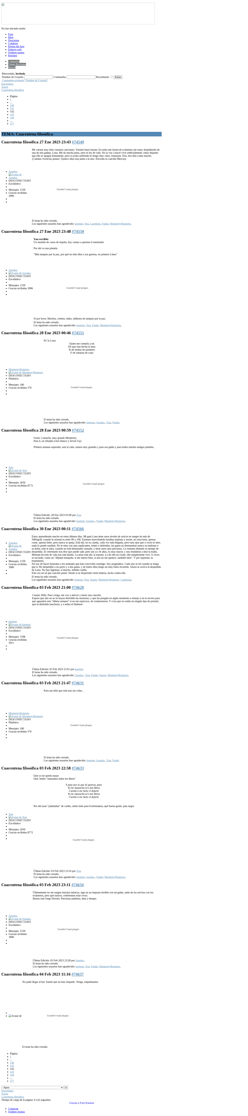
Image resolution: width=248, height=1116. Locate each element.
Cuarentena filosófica (12, 90)
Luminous (125, 579)
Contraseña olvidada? (13, 80)
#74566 (78, 529)
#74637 (78, 974)
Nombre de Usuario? (36, 80)
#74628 (78, 587)
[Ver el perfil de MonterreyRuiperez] (26, 372)
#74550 (78, 231)
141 (12, 108)
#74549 (78, 142)
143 (12, 114)
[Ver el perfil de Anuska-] (20, 177)
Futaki (105, 223)
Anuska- (13, 171)
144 (12, 117)
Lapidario (95, 223)
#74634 (78, 885)
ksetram (79, 223)
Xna (86, 223)
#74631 (78, 683)
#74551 (78, 333)
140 (12, 105)
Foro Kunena (87, 1102)
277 (12, 123)
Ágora (4, 87)
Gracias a (74, 1102)
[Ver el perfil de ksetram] (20, 624)
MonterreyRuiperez (120, 223)
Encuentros (7, 83)
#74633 (78, 768)
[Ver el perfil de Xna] (18, 470)
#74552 (78, 430)
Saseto (93, 579)
